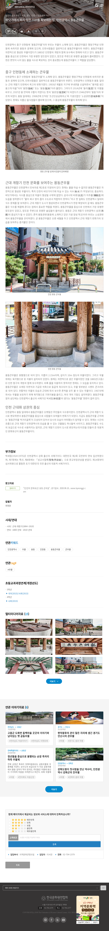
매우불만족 (31, 831)
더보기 (52, 681)
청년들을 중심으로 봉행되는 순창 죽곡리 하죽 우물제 (28, 758)
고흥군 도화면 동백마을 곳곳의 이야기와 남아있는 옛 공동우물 (28, 734)
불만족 (29, 828)
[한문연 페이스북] (51, 921)
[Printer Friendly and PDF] (21, 33)
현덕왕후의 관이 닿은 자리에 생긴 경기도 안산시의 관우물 (79, 734)
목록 (18, 865)
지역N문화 (9, 5)
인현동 (43, 549)
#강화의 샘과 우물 (75, 777)
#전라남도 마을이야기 (18, 740)
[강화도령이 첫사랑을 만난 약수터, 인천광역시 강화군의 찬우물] (79, 754)
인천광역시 (12, 549)
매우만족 (30, 819)
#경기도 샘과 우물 (75, 740)
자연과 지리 (24, 5)
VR (11, 31)
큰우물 (68, 549)
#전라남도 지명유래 (39, 740)
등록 (54, 844)
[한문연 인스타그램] (45, 921)
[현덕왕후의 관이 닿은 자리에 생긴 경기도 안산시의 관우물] (79, 718)
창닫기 (95, 922)
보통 (29, 825)
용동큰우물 (55, 549)
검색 (96, 5)
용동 (33, 549)
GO (103, 888)
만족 (29, 822)
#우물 (10, 569)
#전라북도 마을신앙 (26, 777)
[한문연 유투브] (63, 921)
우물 (24, 549)
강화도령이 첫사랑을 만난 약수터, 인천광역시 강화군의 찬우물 (79, 771)
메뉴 (102, 5)
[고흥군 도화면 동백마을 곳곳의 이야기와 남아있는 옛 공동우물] (29, 718)
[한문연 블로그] (57, 921)
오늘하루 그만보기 (84, 922)
